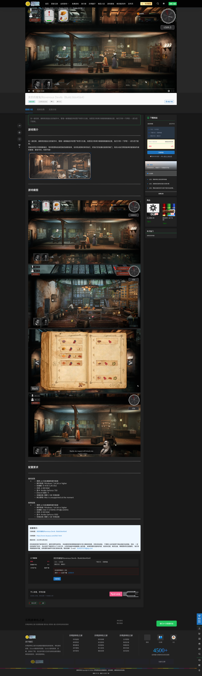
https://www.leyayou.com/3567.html (49, 536)
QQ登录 (150, 173)
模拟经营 (31, 102)
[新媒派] (62, 661)
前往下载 (170, 102)
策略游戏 (126, 645)
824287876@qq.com (85, 548)
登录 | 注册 (173, 4)
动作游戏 (76, 651)
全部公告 (160, 193)
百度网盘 (57, 579)
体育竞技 (76, 642)
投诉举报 (150, 124)
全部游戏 (63, 4)
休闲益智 (76, 639)
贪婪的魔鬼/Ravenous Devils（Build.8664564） (52, 531)
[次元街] (112, 661)
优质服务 (147, 4)
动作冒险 (76, 648)
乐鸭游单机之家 (34, 620)
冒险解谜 (76, 645)
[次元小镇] (87, 661)
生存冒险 (126, 639)
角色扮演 (126, 642)
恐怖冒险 (101, 645)
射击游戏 (101, 642)
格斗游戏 (101, 648)
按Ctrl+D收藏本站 (166, 623)
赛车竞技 (126, 648)
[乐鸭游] (37, 661)
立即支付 (71, 573)
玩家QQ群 (162, 662)
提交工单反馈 (167, 156)
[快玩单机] (137, 661)
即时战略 (101, 639)
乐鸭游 (95, 670)
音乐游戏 (126, 651)
